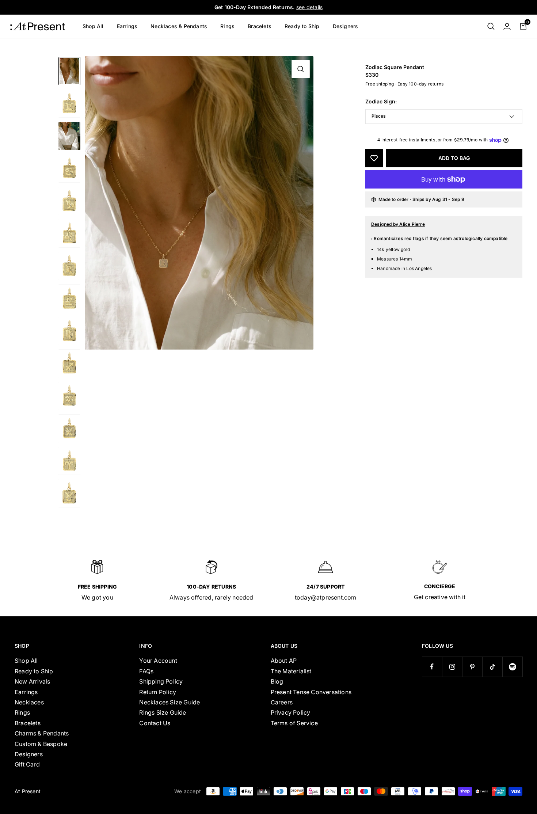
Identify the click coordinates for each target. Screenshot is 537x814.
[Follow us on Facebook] (432, 667)
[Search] (491, 26)
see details (309, 7)
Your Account (158, 660)
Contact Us (154, 723)
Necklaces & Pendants (179, 26)
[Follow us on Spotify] (512, 667)
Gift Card (27, 764)
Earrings (127, 26)
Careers (282, 702)
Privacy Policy (291, 712)
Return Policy (157, 692)
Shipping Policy (161, 681)
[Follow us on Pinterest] (472, 667)
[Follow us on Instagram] (452, 667)
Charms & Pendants (42, 733)
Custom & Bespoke (41, 744)
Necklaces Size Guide (169, 702)
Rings (227, 26)
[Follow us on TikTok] (492, 667)
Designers (345, 26)
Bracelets (259, 26)
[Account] (507, 26)
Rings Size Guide (162, 712)
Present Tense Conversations (311, 692)
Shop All (93, 26)
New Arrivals (32, 681)
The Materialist (291, 671)
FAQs (146, 671)
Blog (277, 681)
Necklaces (29, 702)
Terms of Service (294, 723)
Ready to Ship (302, 26)
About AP (284, 660)
